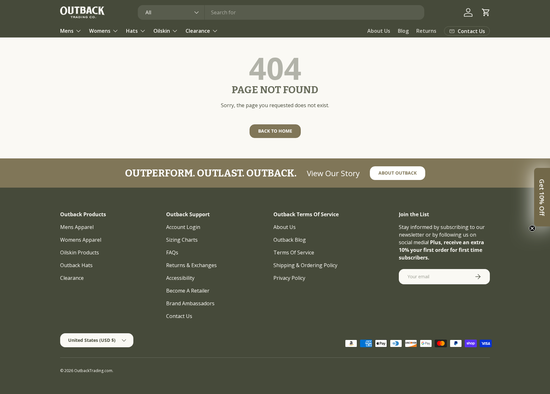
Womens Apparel (80, 239)
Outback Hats (76, 265)
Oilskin (161, 30)
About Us (378, 30)
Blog (403, 30)
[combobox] (281, 12)
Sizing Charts (182, 239)
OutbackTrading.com (93, 370)
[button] (486, 12)
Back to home (275, 131)
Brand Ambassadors (190, 303)
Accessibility (180, 277)
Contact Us (179, 316)
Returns (426, 30)
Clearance (198, 30)
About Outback (397, 173)
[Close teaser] (532, 228)
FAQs (172, 252)
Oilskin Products (79, 252)
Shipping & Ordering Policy (305, 265)
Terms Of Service (293, 252)
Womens (99, 30)
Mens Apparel (77, 227)
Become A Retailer (187, 290)
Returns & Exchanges (191, 265)
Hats (132, 30)
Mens (67, 30)
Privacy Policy (289, 277)
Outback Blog (289, 239)
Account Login (183, 227)
